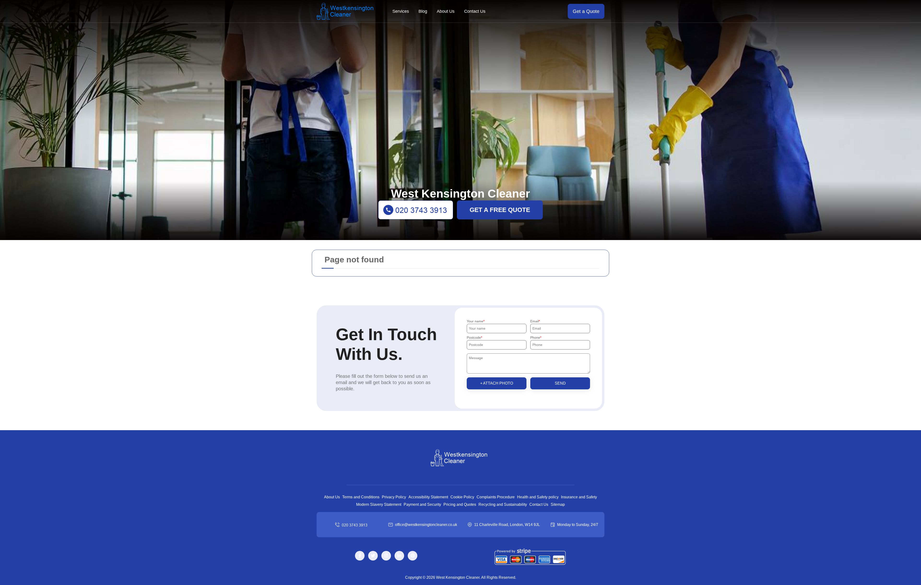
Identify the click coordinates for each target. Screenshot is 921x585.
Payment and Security (422, 504)
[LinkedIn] (399, 556)
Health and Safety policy (538, 497)
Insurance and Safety (579, 497)
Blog (423, 11)
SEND (560, 383)
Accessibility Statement (428, 497)
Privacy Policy (394, 497)
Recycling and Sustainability (502, 504)
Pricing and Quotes (459, 504)
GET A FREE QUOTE (500, 209)
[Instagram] (386, 556)
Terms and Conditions (360, 497)
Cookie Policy (462, 497)
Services (400, 11)
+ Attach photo (496, 383)
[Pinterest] (412, 556)
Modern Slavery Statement (378, 504)
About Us (446, 11)
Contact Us (474, 11)
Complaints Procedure (496, 497)
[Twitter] (373, 556)
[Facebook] (360, 556)
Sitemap (558, 504)
